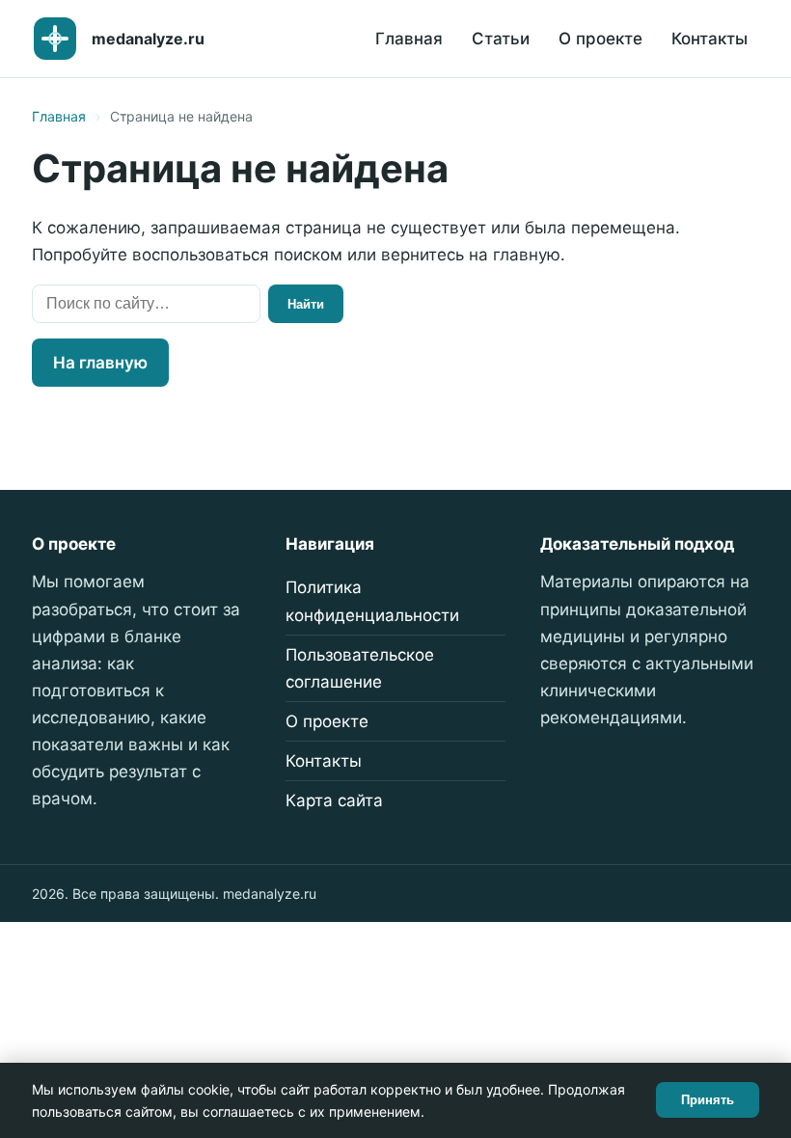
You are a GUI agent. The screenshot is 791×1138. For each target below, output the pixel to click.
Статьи (501, 38)
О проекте (600, 38)
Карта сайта (334, 800)
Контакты (709, 38)
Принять (707, 1100)
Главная (409, 38)
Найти (305, 304)
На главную (100, 362)
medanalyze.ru (148, 38)
